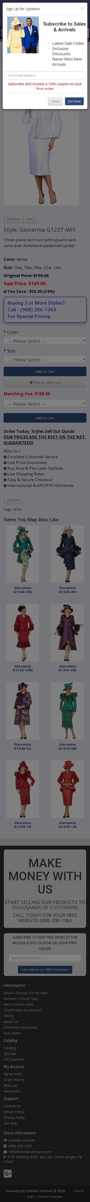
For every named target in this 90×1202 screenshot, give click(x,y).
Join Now (74, 101)
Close (55, 101)
